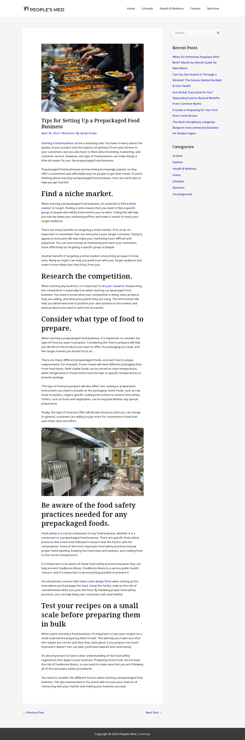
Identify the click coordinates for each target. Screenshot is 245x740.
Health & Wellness (184, 168)
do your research (113, 286)
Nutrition (68, 133)
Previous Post (33, 712)
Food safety (49, 533)
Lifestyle (178, 181)
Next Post (154, 712)
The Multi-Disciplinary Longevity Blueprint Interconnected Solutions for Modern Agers (195, 127)
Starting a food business (57, 143)
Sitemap (144, 734)
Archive (177, 156)
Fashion (177, 162)
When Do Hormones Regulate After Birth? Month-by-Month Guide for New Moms (196, 62)
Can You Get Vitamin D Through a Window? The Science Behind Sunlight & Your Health (197, 80)
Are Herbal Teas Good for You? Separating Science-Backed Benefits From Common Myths (196, 98)
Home (176, 175)
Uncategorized (182, 194)
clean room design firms (95, 581)
